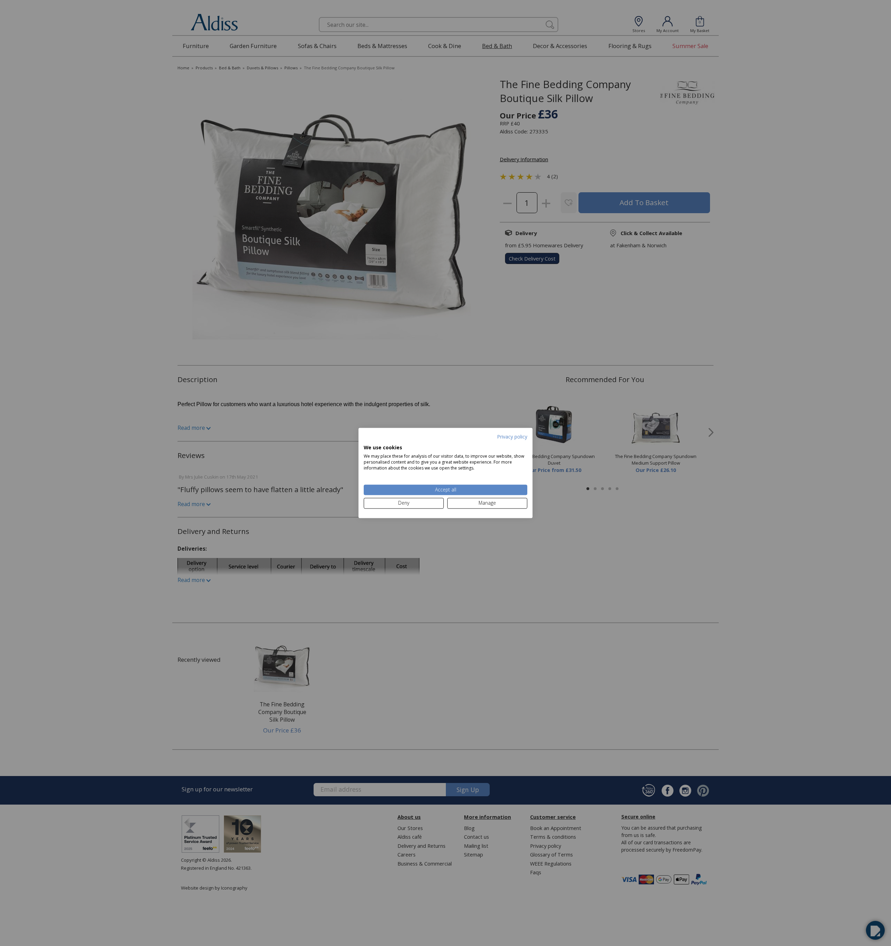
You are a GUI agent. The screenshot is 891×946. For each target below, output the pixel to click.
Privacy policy (512, 436)
